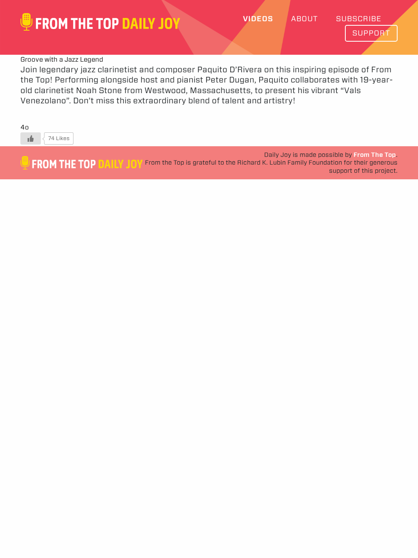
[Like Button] (30, 138)
